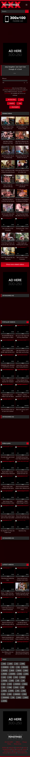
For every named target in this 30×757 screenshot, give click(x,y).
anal (4, 663)
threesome (6, 697)
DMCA (18, 742)
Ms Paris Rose (11, 99)
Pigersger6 (5, 752)
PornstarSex (22, 751)
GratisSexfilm (12, 752)
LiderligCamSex (6, 749)
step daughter (15, 107)
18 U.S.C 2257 (9, 742)
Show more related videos (15, 264)
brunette (13, 673)
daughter (12, 103)
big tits (19, 670)
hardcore (17, 683)
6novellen (18, 749)
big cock (25, 667)
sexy (24, 690)
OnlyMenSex (18, 747)
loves (16, 687)
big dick (5, 670)
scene (11, 690)
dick (10, 677)
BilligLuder (15, 751)
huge (10, 687)
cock (21, 99)
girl (23, 680)
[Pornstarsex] (12, 5)
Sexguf (13, 749)
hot (4, 687)
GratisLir (25, 747)
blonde (5, 673)
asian (10, 663)
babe (23, 663)
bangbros (5, 667)
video (19, 697)
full (18, 680)
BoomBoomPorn (8, 751)
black (26, 670)
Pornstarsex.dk (8, 88)
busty (20, 673)
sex (18, 690)
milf (23, 687)
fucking (5, 680)
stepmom (17, 694)
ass (17, 663)
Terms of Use (17, 744)
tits (13, 697)
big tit (12, 670)
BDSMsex (4, 747)
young (4, 700)
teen (25, 694)
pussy (4, 690)
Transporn (24, 749)
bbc (13, 667)
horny (25, 683)
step (20, 103)
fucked (23, 677)
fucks (12, 680)
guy (4, 683)
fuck (16, 677)
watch (26, 697)
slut (4, 694)
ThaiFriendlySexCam (22, 752)
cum (4, 677)
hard (10, 683)
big (18, 667)
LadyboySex (11, 747)
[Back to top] (25, 752)
